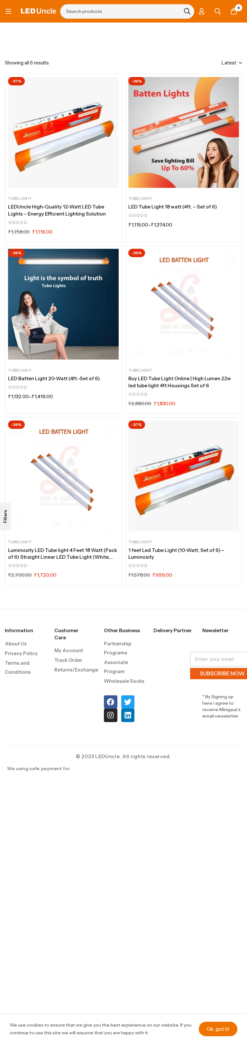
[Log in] (202, 11)
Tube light (20, 198)
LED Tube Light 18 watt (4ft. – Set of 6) (172, 207)
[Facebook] (110, 702)
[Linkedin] (127, 715)
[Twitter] (127, 702)
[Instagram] (110, 715)
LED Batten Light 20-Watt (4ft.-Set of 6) (54, 378)
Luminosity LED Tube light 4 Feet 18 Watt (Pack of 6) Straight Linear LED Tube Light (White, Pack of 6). (62, 557)
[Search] (218, 11)
